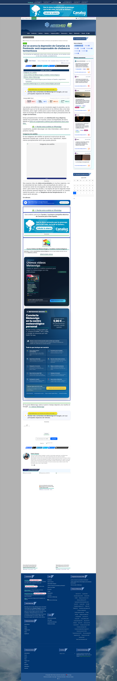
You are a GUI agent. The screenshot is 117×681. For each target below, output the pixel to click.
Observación (64, 33)
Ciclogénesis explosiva (79, 606)
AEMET (25, 628)
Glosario (83, 33)
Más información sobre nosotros (39, 617)
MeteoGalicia (27, 624)
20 (83, 190)
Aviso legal (50, 620)
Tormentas (81, 637)
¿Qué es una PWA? (51, 587)
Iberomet (26, 668)
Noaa (25, 658)
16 (92, 187)
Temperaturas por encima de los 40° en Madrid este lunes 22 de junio (62, 566)
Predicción (33, 33)
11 (77, 187)
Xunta (25, 626)
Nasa (25, 662)
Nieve (80, 622)
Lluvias (77, 618)
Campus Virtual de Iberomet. (85, 656)
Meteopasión (50, 593)
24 (74, 192)
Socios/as (49, 595)
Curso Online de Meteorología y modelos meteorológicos (42, 75)
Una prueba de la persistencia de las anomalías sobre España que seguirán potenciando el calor (29, 566)
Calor (76, 604)
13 (83, 187)
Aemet (25, 656)
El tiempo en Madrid (81, 610)
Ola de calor (87, 622)
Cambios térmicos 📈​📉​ (56, 2)
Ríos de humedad (86, 633)
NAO (75, 622)
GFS (76, 614)
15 (89, 187)
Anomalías (85, 593)
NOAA (25, 631)
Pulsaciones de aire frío (82, 631)
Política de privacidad (52, 618)
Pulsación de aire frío (77, 633)
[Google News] (49, 443)
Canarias (82, 604)
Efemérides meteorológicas (84, 608)
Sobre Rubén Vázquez (52, 583)
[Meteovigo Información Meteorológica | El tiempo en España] (58, 25)
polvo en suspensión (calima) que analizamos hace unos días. (46, 122)
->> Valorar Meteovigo (36, 406)
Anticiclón (86, 595)
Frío (87, 612)
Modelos (46, 33)
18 (77, 190)
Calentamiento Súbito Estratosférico (82, 602)
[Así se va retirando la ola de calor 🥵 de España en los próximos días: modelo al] (46, 478)
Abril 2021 (78, 593)
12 (80, 187)
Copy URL (54, 438)
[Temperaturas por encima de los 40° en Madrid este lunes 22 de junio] (63, 518)
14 (86, 187)
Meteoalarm (26, 666)
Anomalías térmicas (78, 595)
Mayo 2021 (86, 620)
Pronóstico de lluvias (85, 624)
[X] (31, 465)
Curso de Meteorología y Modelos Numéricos (50, 457)
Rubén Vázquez (32, 60)
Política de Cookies (51, 623)
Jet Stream (78, 616)
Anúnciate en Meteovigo (52, 596)
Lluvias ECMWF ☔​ (38, 2)
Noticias (40, 33)
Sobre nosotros (51, 581)
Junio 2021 (85, 616)
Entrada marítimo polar (79, 612)
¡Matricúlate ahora (46, 254)
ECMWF (75, 608)
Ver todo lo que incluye (30, 395)
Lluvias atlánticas (84, 618)
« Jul (74, 198)
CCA (87, 604)
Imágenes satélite (55, 33)
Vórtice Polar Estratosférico (81, 639)
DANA (87, 606)
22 (89, 190)
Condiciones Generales (52, 621)
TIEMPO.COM (27, 629)
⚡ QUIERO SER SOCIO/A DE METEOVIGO (56, 388)
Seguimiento (77, 635)
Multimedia (76, 33)
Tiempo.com (26, 660)
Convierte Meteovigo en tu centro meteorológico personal (42, 83)
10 (74, 187)
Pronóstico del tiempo (81, 626)
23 (92, 190)
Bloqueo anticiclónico (83, 597)
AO (76, 597)
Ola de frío (76, 624)
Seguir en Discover (64, 202)
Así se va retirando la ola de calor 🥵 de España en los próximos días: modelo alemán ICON (46, 486)
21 (86, 190)
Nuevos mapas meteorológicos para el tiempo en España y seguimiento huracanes (46, 80)
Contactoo (50, 579)
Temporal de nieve (85, 635)
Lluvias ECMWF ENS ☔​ (67, 2)
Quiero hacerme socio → (57, 300)
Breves (27, 40)
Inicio (28, 33)
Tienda (49, 591)
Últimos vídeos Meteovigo (32, 77)
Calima (46, 433)
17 (74, 190)
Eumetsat (26, 664)
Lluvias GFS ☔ (46, 2)
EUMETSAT (26, 633)
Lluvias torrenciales (78, 620)
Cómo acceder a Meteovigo (76, 584)
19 (80, 190)
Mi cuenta (49, 589)
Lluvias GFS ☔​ (77, 2)
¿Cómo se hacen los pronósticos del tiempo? (56, 585)
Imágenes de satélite (30, 72)
